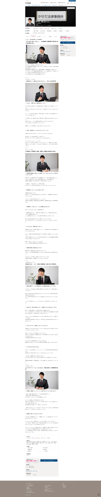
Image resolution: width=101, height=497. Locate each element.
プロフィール (28, 36)
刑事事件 (60, 28)
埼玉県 (36, 471)
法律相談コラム (29, 488)
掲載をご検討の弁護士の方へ (50, 491)
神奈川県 (30, 471)
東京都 (27, 471)
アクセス (55, 36)
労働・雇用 (35, 28)
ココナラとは (28, 489)
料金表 (50, 36)
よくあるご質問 (29, 491)
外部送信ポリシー (48, 489)
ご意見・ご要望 (47, 485)
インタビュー (33, 36)
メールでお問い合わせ (50, 460)
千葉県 (33, 471)
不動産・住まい (54, 28)
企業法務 (41, 28)
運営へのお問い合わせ (30, 492)
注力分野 (39, 36)
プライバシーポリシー (48, 488)
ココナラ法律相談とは (30, 485)
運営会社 (64, 485)
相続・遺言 (47, 28)
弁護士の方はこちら (72, 0)
